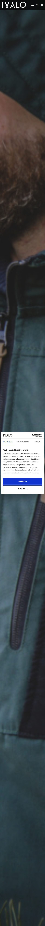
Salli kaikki (22, 481)
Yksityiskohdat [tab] (22, 442)
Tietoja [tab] (37, 442)
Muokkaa (21, 489)
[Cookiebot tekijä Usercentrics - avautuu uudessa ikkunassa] (32, 435)
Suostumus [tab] (7, 442)
